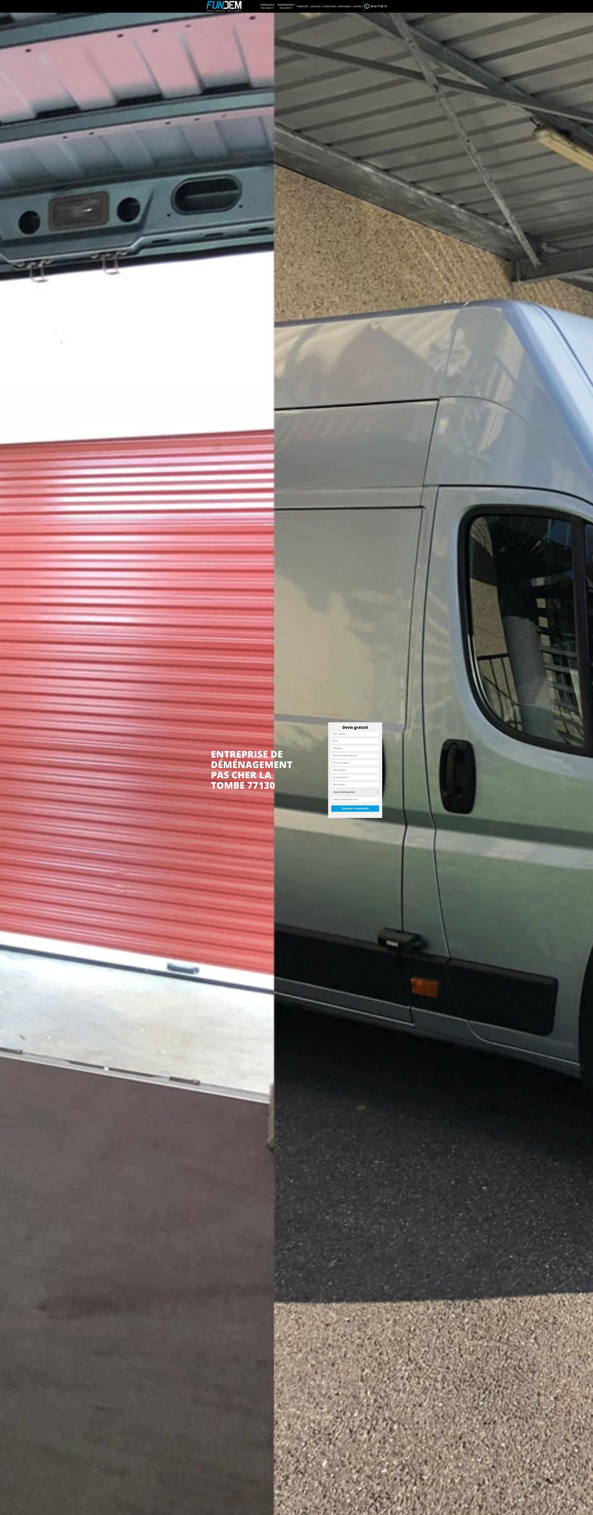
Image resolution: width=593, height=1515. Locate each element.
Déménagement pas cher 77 (286, 6)
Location (315, 6)
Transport (302, 6)
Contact (358, 6)
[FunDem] (224, 6)
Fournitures (329, 6)
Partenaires (344, 6)
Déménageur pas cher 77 (267, 6)
